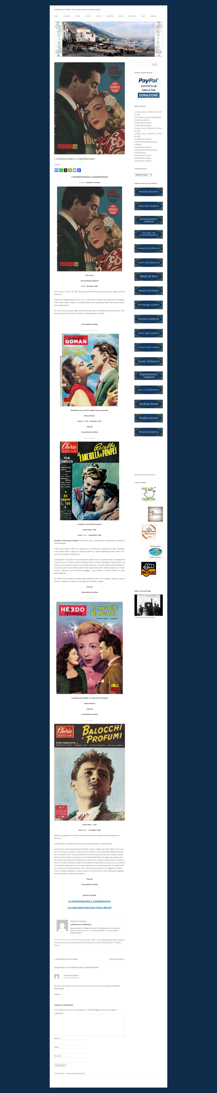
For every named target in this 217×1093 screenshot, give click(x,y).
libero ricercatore (88, 942)
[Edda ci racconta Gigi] (148, 605)
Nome (57, 1038)
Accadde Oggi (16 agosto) (142, 155)
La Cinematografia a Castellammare (89, 901)
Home (56, 16)
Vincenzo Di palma (71, 975)
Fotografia (132, 16)
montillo (97, 942)
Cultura (86, 940)
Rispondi (57, 994)
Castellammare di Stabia (108, 940)
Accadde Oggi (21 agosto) (142, 139)
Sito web (57, 1056)
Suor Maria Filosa (140, 152)
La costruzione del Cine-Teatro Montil (89, 907)
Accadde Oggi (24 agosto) (142, 125)
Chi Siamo (66, 16)
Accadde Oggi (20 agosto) (142, 147)
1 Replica (57, 164)
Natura (98, 16)
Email (57, 1047)
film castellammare (75, 942)
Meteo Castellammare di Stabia (144, 474)
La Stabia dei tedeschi (141, 120)
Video (143, 16)
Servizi (121, 16)
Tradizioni (110, 16)
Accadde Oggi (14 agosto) (142, 161)
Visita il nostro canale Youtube (144, 617)
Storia (77, 16)
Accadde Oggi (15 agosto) (142, 158)
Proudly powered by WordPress (75, 1073)
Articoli (81, 940)
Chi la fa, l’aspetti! (117, 959)
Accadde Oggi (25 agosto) (142, 123)
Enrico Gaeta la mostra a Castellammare (147, 117)
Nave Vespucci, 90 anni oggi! (66, 959)
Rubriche (153, 16)
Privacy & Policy (59, 1073)
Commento (59, 1013)
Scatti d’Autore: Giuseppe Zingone (145, 150)
